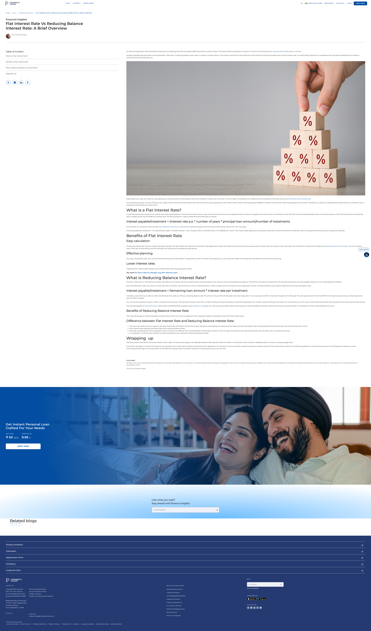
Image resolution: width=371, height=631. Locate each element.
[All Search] (301, 3)
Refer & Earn (88, 3)
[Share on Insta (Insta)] (14, 82)
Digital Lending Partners (174, 602)
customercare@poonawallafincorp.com (41, 616)
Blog (14, 13)
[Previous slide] (12, 523)
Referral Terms (116, 624)
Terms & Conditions (39, 624)
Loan (68, 3)
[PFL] (12, 3)
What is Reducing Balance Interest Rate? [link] (22, 68)
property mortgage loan (202, 306)
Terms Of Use (66, 624)
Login (349, 3)
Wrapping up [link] (11, 74)
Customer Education (173, 592)
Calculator (11, 551)
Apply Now (360, 3)
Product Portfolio (14, 545)
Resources (328, 3)
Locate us (9, 613)
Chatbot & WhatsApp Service (176, 609)
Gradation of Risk (102, 624)
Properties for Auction (173, 599)
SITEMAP (76, 624)
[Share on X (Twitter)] (8, 82)
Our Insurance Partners (174, 605)
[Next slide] (19, 523)
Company (76, 3)
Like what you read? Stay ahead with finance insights (171, 501)
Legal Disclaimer (12, 624)
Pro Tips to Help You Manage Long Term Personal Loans (156, 273)
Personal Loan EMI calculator (337, 246)
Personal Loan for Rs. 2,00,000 (174, 227)
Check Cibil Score (315, 3)
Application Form (14, 557)
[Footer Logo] (14, 580)
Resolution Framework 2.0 (175, 589)
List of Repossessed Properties (176, 596)
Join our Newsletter (253, 588)
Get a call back (364, 249)
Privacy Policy (25, 624)
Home (8, 13)
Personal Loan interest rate (300, 199)
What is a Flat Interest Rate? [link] (17, 56)
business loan (278, 51)
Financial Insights (26, 13)
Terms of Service (54, 624)
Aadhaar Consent (87, 624)
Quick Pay (340, 3)
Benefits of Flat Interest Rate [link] (17, 62)
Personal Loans (151, 306)
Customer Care (13, 570)
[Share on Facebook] (27, 82)
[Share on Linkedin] (21, 82)
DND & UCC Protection (174, 615)
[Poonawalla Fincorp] (252, 598)
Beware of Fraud (172, 612)
